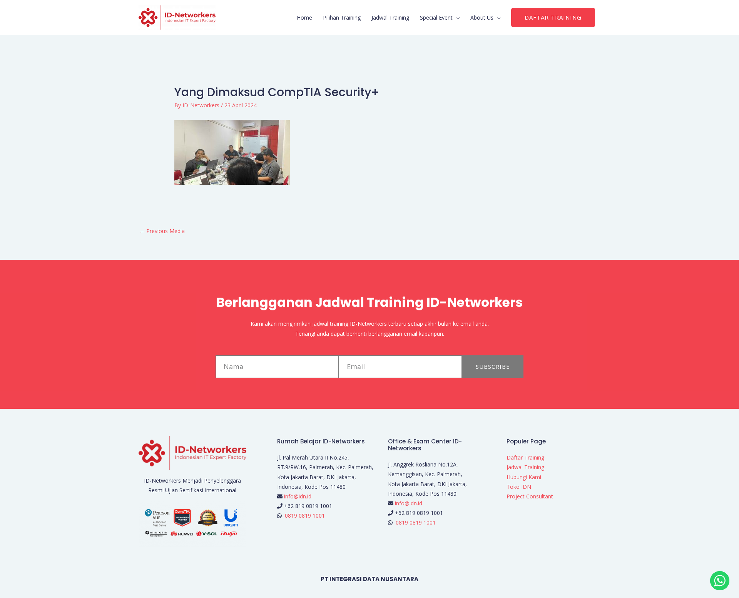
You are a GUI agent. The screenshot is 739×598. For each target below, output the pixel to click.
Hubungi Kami (524, 477)
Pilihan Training (342, 17)
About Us (481, 17)
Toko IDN (519, 486)
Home (304, 17)
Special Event (436, 17)
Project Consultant (530, 496)
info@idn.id (297, 496)
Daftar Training (525, 457)
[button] (553, 17)
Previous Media (162, 231)
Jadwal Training (390, 17)
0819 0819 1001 (305, 515)
